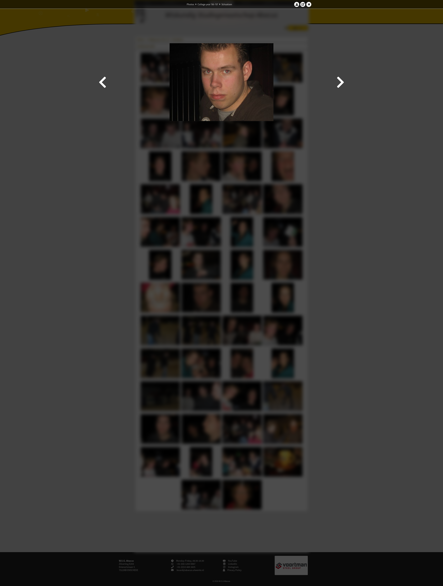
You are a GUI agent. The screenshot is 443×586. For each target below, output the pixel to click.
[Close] (308, 4)
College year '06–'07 (208, 4)
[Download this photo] (296, 4)
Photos (190, 4)
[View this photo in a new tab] (302, 4)
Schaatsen (227, 4)
